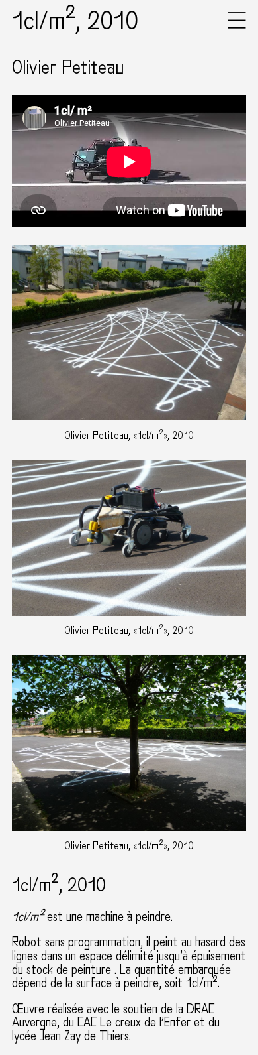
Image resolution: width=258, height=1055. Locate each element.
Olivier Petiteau (68, 67)
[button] (237, 25)
